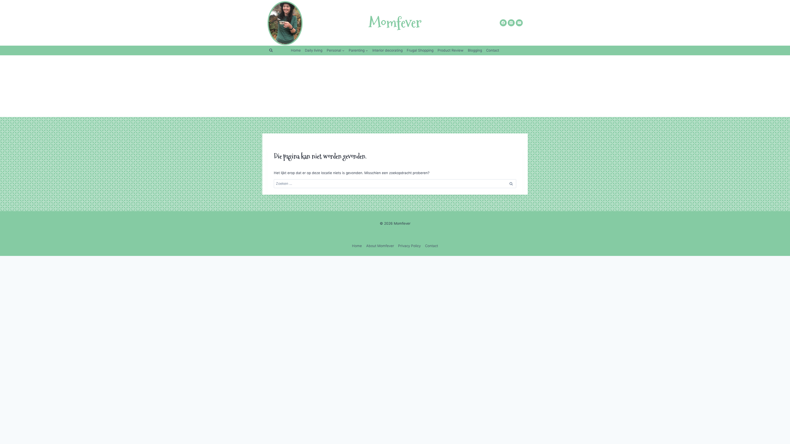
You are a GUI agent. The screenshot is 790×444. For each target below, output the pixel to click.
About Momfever (380, 246)
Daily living (313, 50)
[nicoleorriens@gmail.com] (519, 22)
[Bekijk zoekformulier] (271, 50)
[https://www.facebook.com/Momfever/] (503, 22)
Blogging (475, 50)
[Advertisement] (395, 86)
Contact (492, 50)
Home (296, 50)
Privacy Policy (409, 246)
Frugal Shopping (420, 50)
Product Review (451, 50)
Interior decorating (387, 50)
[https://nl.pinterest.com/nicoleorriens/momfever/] (511, 22)
